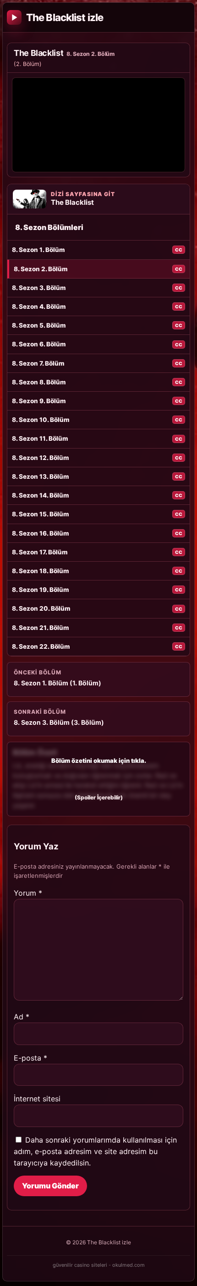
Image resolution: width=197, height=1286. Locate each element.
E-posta (30, 1057)
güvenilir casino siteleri (80, 1265)
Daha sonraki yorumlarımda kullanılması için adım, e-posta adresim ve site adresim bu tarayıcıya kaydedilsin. (95, 1151)
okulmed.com (128, 1265)
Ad (21, 1016)
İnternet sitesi (37, 1098)
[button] (98, 779)
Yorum (28, 892)
